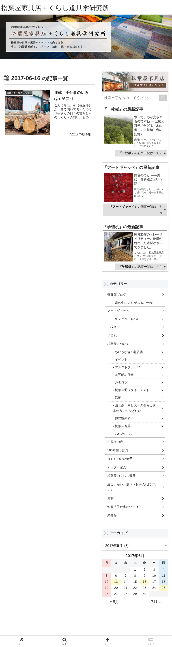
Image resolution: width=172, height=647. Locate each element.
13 (116, 581)
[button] (163, 98)
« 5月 (114, 602)
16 (144, 581)
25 (163, 587)
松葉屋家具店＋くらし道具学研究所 (55, 7)
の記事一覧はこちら (141, 153)
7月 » (156, 602)
